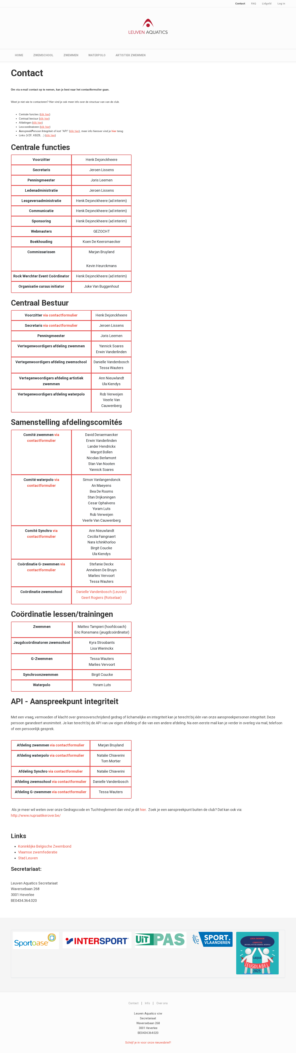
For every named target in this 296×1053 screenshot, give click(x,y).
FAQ (253, 3)
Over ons (162, 1003)
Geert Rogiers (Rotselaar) (101, 597)
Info (147, 1003)
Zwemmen (70, 55)
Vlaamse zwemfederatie (37, 852)
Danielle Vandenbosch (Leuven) (101, 592)
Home (19, 55)
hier (143, 809)
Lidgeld (266, 3)
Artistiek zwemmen (131, 55)
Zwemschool (43, 55)
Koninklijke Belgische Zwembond (44, 846)
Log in (281, 3)
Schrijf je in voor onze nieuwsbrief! (148, 1042)
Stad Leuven (28, 858)
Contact (240, 3)
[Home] (148, 26)
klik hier (44, 114)
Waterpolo (97, 55)
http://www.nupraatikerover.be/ (36, 815)
